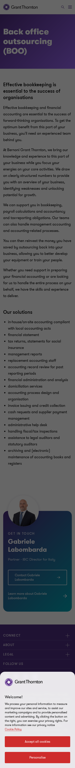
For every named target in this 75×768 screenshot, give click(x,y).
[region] (37, 720)
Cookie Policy (13, 729)
